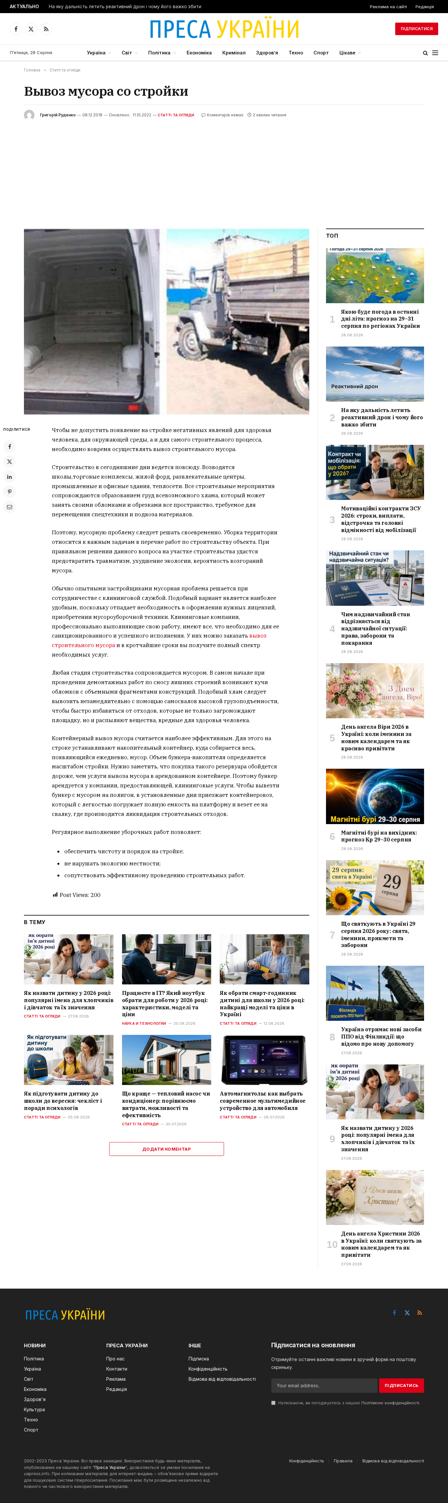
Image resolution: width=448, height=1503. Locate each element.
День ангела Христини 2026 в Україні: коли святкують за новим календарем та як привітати (381, 1244)
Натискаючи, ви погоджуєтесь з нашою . (348, 1402)
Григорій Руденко (58, 114)
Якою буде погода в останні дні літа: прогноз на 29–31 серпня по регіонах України (380, 318)
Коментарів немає (225, 114)
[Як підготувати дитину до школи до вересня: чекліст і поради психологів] (68, 1060)
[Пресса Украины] (224, 29)
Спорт (321, 52)
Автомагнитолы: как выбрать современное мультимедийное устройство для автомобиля (263, 1100)
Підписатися (417, 28)
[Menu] (435, 53)
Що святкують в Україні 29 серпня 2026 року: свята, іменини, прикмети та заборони (378, 934)
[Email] (9, 507)
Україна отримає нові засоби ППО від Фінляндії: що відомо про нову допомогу (381, 1036)
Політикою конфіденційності (390, 1402)
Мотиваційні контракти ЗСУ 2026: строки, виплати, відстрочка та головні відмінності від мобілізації (381, 519)
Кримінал (234, 52)
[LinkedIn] (9, 476)
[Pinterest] (9, 491)
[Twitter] (9, 461)
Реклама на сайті (388, 6)
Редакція (425, 6)
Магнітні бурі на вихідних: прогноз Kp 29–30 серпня (379, 836)
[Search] (425, 53)
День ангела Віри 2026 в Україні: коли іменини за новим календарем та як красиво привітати (376, 737)
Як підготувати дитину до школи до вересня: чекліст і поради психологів (63, 1100)
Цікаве (347, 52)
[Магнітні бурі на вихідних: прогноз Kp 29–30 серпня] (375, 796)
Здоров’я (267, 52)
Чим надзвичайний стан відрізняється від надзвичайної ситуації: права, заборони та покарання (375, 628)
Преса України (109, 1467)
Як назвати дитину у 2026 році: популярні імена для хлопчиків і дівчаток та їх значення (68, 1000)
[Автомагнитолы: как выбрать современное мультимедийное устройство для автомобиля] (264, 1060)
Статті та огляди (176, 115)
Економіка (199, 52)
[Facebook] (9, 446)
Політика (159, 52)
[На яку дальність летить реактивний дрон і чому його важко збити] (375, 374)
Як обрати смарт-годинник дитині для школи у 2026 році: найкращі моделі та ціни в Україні (262, 1004)
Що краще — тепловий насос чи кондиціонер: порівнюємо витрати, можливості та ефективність (166, 1104)
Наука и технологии (144, 1023)
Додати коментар (166, 1149)
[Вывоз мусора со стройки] (166, 321)
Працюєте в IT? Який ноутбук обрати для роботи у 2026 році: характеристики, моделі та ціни (165, 1004)
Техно (296, 52)
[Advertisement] (224, 169)
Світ (127, 52)
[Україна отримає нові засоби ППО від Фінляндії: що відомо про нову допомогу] (375, 993)
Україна (96, 52)
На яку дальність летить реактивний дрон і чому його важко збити (125, 6)
